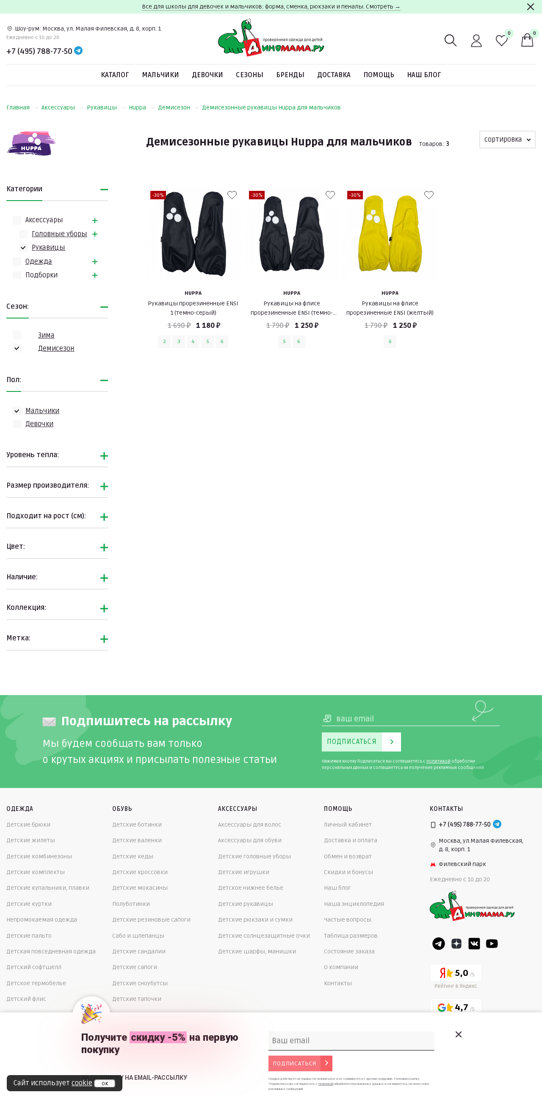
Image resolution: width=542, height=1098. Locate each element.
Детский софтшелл (33, 967)
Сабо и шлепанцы (138, 935)
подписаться (294, 1063)
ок (105, 1083)
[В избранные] (232, 195)
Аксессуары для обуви (250, 840)
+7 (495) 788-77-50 (39, 51)
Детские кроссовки (140, 872)
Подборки (41, 275)
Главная (18, 107)
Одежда (38, 261)
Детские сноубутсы (140, 983)
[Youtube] (492, 943)
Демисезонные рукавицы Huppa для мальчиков (271, 107)
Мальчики (160, 75)
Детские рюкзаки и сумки (255, 919)
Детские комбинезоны (39, 856)
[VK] (474, 943)
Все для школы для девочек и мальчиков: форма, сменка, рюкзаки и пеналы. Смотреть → (271, 6)
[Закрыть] (530, 7)
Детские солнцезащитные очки (264, 935)
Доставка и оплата (350, 840)
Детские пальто (29, 935)
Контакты (338, 983)
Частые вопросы (347, 919)
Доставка (334, 75)
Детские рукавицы (245, 904)
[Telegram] (78, 51)
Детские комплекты (35, 872)
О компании (341, 967)
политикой (438, 761)
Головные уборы (59, 234)
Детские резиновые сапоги (151, 919)
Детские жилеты (30, 840)
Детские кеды (132, 856)
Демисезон (174, 107)
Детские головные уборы (254, 856)
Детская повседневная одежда (51, 951)
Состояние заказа (349, 951)
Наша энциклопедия (354, 904)
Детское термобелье (36, 983)
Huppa (137, 107)
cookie (82, 1083)
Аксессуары (58, 107)
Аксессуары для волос (249, 824)
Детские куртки (29, 904)
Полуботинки (131, 904)
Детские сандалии (139, 951)
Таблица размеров (351, 935)
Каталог (115, 75)
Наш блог (424, 75)
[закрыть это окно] (458, 1034)
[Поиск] (450, 40)
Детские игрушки (243, 872)
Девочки (207, 75)
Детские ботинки (137, 824)
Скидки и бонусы (348, 872)
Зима (46, 335)
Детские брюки (28, 824)
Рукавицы (102, 107)
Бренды (290, 75)
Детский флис (26, 999)
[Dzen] (456, 943)
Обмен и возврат (348, 856)
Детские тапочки (136, 999)
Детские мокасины (140, 887)
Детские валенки (137, 840)
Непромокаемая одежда (41, 919)
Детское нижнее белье (250, 887)
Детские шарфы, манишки (257, 951)
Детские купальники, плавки (47, 887)
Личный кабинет (348, 824)
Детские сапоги (134, 967)
